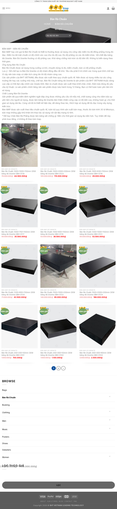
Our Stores (52, 501)
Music (5, 429)
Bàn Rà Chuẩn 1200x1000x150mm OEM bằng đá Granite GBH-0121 (97, 233)
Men (4, 421)
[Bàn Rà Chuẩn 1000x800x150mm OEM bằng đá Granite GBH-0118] (58, 205)
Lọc (58, 485)
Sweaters (6, 450)
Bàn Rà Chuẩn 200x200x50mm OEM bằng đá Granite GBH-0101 (17, 354)
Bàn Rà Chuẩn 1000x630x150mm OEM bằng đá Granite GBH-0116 (96, 172)
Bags (4, 390)
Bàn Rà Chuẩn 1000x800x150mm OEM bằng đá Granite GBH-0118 (57, 233)
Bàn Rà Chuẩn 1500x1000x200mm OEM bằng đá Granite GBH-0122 (58, 293)
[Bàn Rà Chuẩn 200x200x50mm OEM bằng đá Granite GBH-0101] (19, 326)
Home (47, 24)
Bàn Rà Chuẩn (9, 397)
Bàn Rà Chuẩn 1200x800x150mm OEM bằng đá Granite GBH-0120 (18, 293)
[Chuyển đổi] (110, 396)
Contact (68, 501)
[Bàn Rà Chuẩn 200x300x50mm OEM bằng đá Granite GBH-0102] (58, 326)
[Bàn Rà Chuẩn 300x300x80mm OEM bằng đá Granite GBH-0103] (97, 326)
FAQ (75, 501)
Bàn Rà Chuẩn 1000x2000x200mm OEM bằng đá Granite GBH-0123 (58, 172)
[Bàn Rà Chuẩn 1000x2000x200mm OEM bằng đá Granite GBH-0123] (58, 145)
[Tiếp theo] (63, 368)
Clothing (6, 412)
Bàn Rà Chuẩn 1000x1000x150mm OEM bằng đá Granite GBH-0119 (19, 172)
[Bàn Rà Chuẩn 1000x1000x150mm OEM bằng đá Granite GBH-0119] (19, 145)
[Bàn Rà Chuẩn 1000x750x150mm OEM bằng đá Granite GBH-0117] (19, 205)
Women (5, 457)
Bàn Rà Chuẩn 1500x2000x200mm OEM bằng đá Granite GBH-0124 (97, 293)
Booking (6, 405)
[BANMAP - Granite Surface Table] (58, 8)
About (43, 501)
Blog (61, 501)
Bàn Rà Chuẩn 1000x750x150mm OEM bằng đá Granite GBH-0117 (18, 233)
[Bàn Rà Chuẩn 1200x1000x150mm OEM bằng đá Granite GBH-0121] (97, 205)
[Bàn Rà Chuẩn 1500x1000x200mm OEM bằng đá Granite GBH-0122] (58, 266)
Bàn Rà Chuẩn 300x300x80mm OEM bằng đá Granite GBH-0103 (95, 354)
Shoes (5, 443)
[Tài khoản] (108, 8)
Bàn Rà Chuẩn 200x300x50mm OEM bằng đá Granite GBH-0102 (56, 354)
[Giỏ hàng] (113, 8)
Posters (5, 437)
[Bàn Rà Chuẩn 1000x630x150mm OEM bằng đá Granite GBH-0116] (97, 145)
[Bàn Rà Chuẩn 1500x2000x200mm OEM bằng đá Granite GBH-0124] (97, 266)
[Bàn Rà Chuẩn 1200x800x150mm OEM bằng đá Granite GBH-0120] (19, 266)
